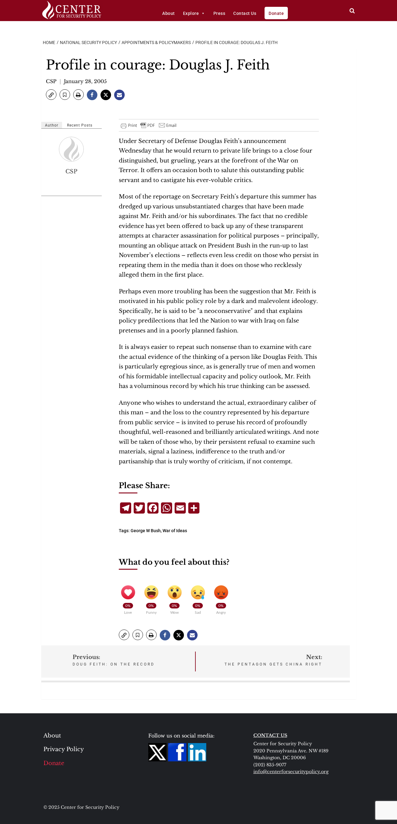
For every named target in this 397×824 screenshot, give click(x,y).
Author (51, 125)
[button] (51, 94)
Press (219, 13)
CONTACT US (270, 735)
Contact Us (244, 13)
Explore (191, 13)
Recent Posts (79, 125)
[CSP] (71, 149)
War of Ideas (175, 530)
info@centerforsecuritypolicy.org (290, 771)
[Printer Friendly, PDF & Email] (149, 125)
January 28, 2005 (85, 81)
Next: (273, 660)
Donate (276, 13)
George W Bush (146, 530)
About (168, 13)
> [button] (352, 10)
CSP (51, 81)
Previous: (114, 660)
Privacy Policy (63, 749)
